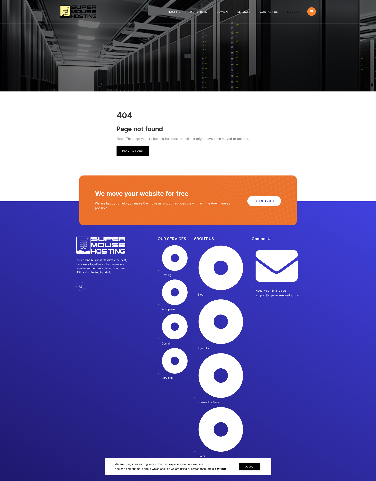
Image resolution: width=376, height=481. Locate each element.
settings (221, 468)
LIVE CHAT (294, 11)
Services (243, 11)
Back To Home (133, 151)
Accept (249, 466)
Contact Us (269, 11)
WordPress (198, 11)
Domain (222, 11)
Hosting (174, 11)
